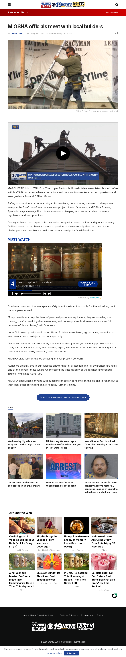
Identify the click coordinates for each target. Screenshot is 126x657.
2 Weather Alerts (18, 12)
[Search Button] (116, 4)
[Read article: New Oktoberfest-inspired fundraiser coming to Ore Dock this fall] (102, 425)
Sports (53, 615)
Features (64, 615)
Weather (43, 615)
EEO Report (80, 642)
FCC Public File (67, 642)
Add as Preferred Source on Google (64, 397)
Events (74, 615)
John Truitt (18, 33)
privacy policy (54, 653)
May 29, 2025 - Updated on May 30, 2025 (51, 33)
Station (100, 615)
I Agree (71, 653)
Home (24, 615)
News (33, 615)
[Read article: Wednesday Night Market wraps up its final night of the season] (25, 425)
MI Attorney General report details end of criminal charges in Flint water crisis (63, 444)
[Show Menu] (9, 4)
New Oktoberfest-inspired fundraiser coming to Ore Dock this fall (102, 444)
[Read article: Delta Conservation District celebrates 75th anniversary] (25, 466)
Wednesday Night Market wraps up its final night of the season (24, 444)
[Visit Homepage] (63, 5)
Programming (87, 615)
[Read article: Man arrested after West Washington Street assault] (63, 466)
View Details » (112, 13)
